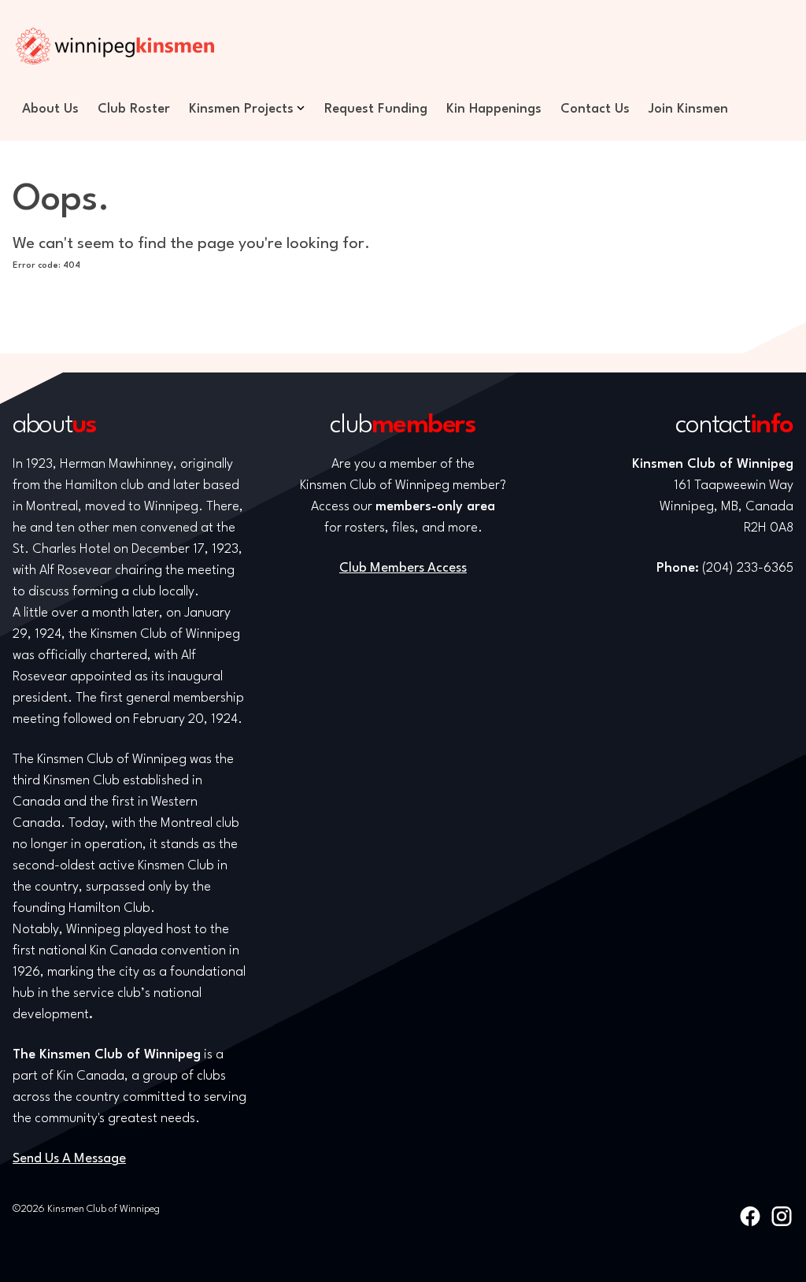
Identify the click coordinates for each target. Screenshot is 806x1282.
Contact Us (595, 109)
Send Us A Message (69, 1158)
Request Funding (375, 109)
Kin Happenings (494, 109)
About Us (50, 109)
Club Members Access (403, 568)
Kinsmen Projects (241, 109)
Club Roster (134, 109)
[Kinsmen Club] (115, 45)
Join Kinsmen (688, 109)
